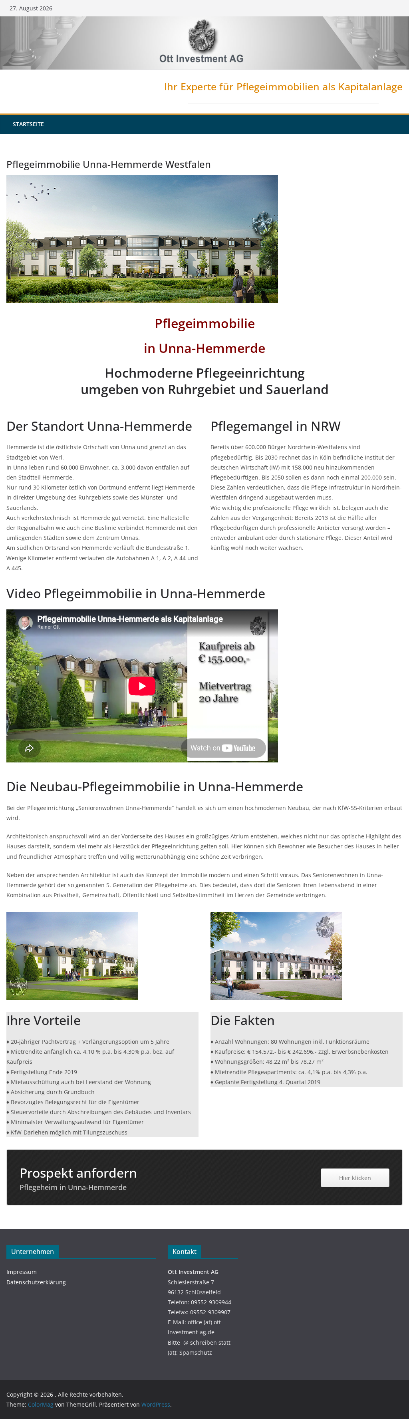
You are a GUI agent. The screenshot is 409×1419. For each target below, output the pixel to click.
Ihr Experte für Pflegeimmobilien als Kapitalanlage (283, 86)
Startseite (28, 124)
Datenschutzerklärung (36, 1282)
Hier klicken (355, 1178)
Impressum (21, 1272)
